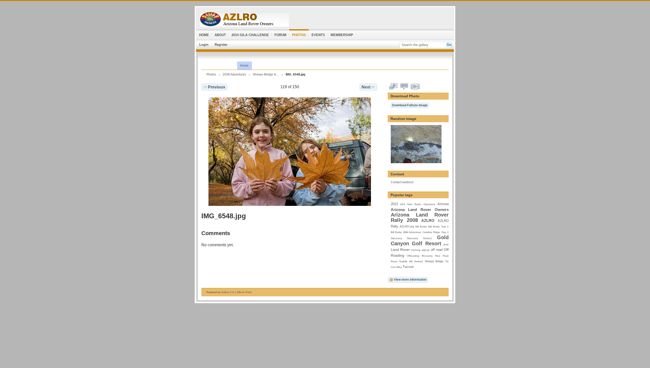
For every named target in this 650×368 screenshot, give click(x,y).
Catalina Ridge (431, 232)
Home (244, 65)
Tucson (408, 267)
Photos (211, 74)
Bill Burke (421, 226)
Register (221, 45)
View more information (410, 279)
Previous (216, 87)
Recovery (427, 255)
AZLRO (427, 220)
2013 (394, 204)
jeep (446, 244)
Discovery (396, 238)
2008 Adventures (234, 74)
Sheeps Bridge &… (266, 74)
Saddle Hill (405, 261)
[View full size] (289, 151)
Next (366, 87)
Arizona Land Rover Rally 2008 (420, 217)
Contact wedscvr (402, 182)
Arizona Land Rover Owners (420, 209)
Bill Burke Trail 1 (438, 226)
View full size (393, 86)
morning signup (420, 250)
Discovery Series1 (419, 238)
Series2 (418, 261)
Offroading (413, 255)
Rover (394, 261)
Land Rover (400, 250)
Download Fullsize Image (410, 105)
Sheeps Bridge (434, 261)
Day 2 (445, 232)
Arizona (443, 204)
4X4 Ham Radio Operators (417, 204)
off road (436, 250)
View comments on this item (404, 86)
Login (203, 45)
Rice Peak (442, 255)
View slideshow (415, 86)
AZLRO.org (407, 226)
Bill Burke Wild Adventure (406, 232)
